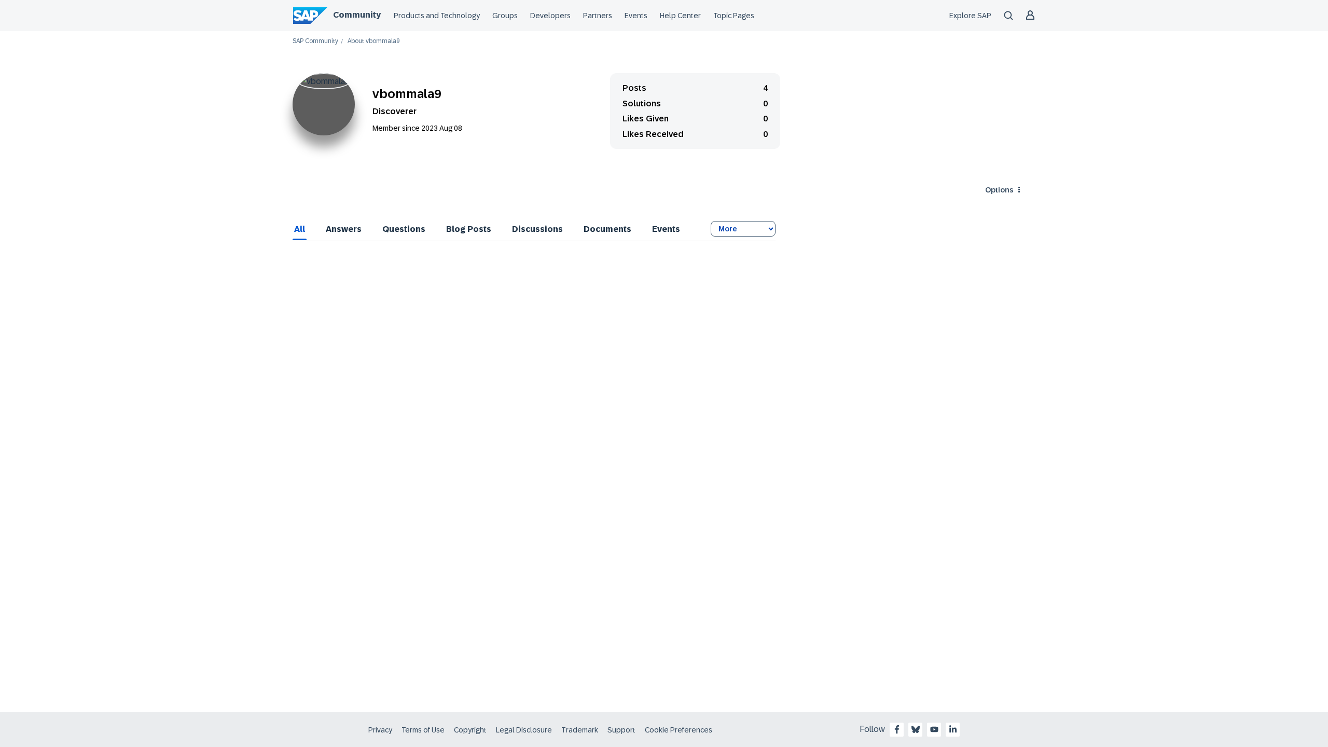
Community (357, 14)
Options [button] (999, 190)
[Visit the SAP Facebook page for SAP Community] (897, 729)
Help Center (680, 15)
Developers (550, 15)
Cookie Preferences (678, 730)
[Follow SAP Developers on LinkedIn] (953, 729)
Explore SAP (970, 15)
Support (621, 730)
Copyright (470, 730)
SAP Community (315, 41)
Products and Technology (437, 15)
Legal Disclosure (524, 730)
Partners (597, 15)
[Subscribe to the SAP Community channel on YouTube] (934, 729)
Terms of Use (423, 730)
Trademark (579, 730)
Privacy (380, 730)
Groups (505, 15)
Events (636, 15)
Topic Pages (733, 15)
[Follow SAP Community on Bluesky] (915, 729)
